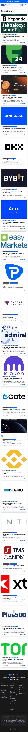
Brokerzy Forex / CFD (4, 686)
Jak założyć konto (12, 708)
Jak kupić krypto (13, 703)
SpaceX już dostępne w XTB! (13, 1)
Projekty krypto (13, 694)
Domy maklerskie (12, 692)
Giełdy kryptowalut (13, 688)
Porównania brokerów (13, 697)
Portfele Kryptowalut (4, 696)
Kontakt (21, 687)
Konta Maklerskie (3, 689)
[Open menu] (25, 5)
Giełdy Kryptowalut (4, 693)
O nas (20, 685)
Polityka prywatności (22, 692)
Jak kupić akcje (13, 706)
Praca (20, 689)
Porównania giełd (13, 701)
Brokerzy (12, 685)
